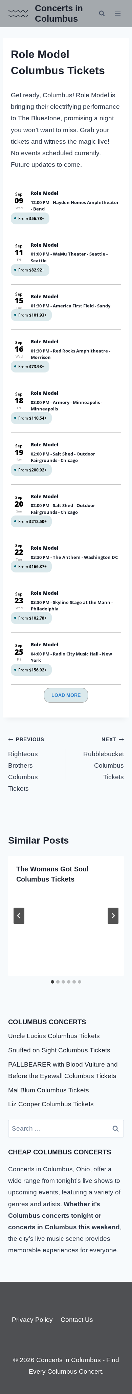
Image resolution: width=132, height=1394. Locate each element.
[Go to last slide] (19, 916)
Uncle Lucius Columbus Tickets (54, 1035)
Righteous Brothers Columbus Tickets (26, 764)
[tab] (52, 982)
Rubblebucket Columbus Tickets (103, 758)
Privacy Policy (32, 1319)
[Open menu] (117, 13)
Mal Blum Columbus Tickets (48, 1090)
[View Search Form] (102, 13)
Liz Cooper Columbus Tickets (51, 1104)
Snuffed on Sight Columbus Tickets (59, 1050)
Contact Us (77, 1319)
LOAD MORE (66, 695)
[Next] (113, 916)
